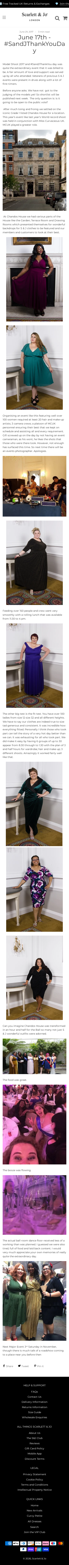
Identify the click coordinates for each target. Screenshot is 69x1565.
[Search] (57, 17)
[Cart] (64, 17)
